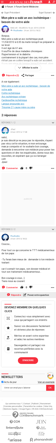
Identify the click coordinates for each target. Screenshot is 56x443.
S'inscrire (28, 360)
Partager (29, 75)
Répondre (16, 295)
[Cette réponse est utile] (22, 168)
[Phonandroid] (41, 440)
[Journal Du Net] (41, 422)
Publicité (35, 404)
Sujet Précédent (12, 12)
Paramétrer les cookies (33, 406)
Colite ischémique (10, 93)
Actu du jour (10, 382)
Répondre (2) (12, 75)
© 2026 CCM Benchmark (42, 409)
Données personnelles (13, 406)
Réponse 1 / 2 (8, 122)
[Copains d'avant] (14, 434)
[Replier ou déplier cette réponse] (53, 122)
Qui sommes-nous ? (13, 404)
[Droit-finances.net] (41, 428)
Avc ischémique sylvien (13, 96)
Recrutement (45, 404)
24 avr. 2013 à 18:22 (32, 30)
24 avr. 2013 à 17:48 (18, 132)
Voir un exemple (46, 382)
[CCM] (14, 422)
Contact (27, 404)
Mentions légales (11, 409)
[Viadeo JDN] (41, 434)
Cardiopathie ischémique (14, 100)
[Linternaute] (14, 427)
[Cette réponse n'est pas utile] (31, 168)
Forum (10, 6)
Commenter (12, 168)
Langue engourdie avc (12, 103)
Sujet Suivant (45, 12)
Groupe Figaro (25, 409)
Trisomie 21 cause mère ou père (18, 107)
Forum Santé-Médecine (27, 6)
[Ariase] (14, 439)
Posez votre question (38, 295)
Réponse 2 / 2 (8, 229)
